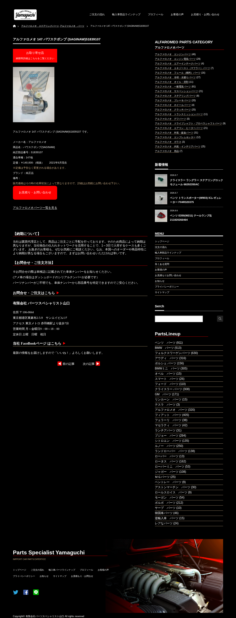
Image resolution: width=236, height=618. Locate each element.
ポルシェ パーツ (165, 363)
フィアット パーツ (168, 414)
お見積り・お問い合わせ (205, 14)
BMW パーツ (164, 347)
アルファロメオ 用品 (167, 151)
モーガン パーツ (166, 497)
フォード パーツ (166, 384)
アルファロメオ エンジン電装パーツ (175, 59)
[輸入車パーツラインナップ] (25, 14)
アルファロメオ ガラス (168, 141)
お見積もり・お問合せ (82, 576)
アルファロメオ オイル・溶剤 (171, 82)
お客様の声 (177, 14)
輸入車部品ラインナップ (126, 14)
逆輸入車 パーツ (166, 518)
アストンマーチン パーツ (172, 487)
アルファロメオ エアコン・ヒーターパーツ (179, 128)
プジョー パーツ (166, 435)
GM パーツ (163, 394)
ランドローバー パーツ (171, 451)
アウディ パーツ (166, 358)
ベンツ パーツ (165, 342)
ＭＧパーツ (162, 476)
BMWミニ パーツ (167, 368)
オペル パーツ (165, 373)
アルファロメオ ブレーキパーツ (173, 100)
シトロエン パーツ (168, 440)
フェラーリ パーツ (168, 420)
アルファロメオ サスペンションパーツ (176, 91)
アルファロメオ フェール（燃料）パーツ (177, 72)
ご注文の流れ (97, 14)
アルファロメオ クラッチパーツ (173, 109)
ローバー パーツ (166, 456)
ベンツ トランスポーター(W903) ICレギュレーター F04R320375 (195, 199)
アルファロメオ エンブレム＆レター (175, 137)
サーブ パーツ (165, 507)
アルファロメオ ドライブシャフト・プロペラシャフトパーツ (188, 123)
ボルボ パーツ (165, 502)
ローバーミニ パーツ (169, 466)
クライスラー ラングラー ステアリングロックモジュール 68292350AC (196, 182)
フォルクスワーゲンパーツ (172, 353)
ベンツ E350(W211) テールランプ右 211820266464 (191, 217)
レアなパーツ (164, 523)
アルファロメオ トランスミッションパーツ (179, 114)
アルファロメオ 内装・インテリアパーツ (177, 146)
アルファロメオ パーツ (171, 409)
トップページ (19, 570)
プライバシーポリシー (24, 576)
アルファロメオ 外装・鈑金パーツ (174, 132)
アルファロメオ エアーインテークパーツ (177, 63)
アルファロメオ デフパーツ (170, 118)
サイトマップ (59, 576)
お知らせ (44, 576)
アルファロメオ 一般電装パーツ (173, 86)
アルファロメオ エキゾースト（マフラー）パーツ (182, 68)
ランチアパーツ (165, 430)
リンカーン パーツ (168, 399)
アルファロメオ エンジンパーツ (173, 54)
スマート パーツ (166, 378)
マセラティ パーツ (168, 425)
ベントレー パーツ (168, 482)
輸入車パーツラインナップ (62, 570)
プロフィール (155, 14)
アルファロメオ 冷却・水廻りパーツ (175, 77)
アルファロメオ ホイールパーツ (173, 105)
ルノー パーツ (165, 445)
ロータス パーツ (166, 461)
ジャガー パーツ (166, 471)
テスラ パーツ (165, 404)
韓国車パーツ (164, 513)
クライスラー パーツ (168, 389)
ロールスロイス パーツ (171, 492)
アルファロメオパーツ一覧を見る (35, 207)
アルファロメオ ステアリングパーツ (175, 95)
